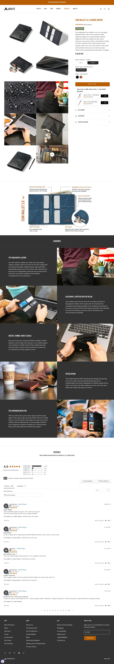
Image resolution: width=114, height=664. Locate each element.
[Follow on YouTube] (19, 653)
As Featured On (31, 628)
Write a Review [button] (104, 481)
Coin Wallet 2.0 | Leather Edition (13, 516)
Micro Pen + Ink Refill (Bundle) (92, 95)
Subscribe (90, 638)
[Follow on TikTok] (24, 653)
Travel (6, 634)
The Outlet (66, 8)
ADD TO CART (92, 84)
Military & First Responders (35, 643)
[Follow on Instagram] (10, 653)
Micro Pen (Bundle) (90, 102)
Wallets (39, 8)
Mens (6, 628)
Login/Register (62, 637)
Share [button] (7, 520)
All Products (8, 643)
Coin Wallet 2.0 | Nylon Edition (12, 537)
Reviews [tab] (7, 486)
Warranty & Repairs (33, 640)
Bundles (58, 8)
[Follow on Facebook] (5, 653)
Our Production (31, 631)
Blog (27, 637)
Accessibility (61, 631)
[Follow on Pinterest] (14, 653)
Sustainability (31, 634)
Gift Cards (7, 640)
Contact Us (61, 640)
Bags (45, 8)
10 (69, 610)
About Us (75, 8)
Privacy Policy (31, 646)
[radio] (81, 62)
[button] (106, 520)
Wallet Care (61, 634)
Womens (7, 631)
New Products (9, 625)
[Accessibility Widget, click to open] (2, 661)
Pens (51, 8)
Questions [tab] (20, 486)
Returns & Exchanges (64, 625)
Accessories (8, 637)
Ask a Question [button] (88, 481)
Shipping (60, 628)
